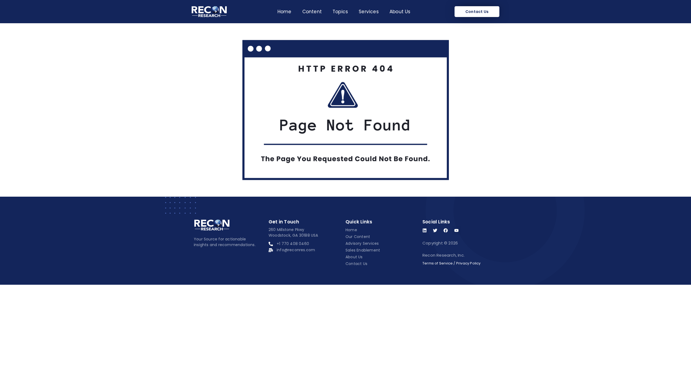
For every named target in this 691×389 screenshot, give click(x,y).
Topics (340, 11)
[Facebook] (445, 230)
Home (284, 11)
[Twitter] (435, 230)
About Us (400, 11)
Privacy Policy (468, 263)
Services (369, 11)
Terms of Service (437, 263)
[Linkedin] (424, 230)
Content (312, 11)
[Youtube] (456, 230)
